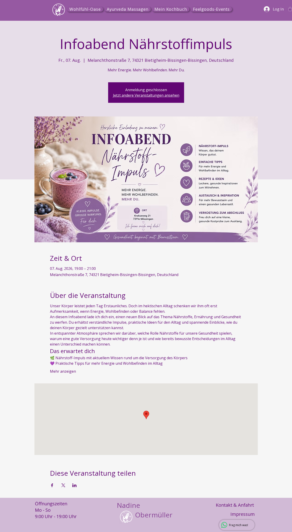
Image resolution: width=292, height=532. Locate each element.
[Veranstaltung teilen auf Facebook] (52, 485)
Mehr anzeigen (63, 371)
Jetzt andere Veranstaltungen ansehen (146, 95)
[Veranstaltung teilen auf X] (63, 485)
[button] (290, 9)
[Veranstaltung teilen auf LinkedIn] (74, 485)
